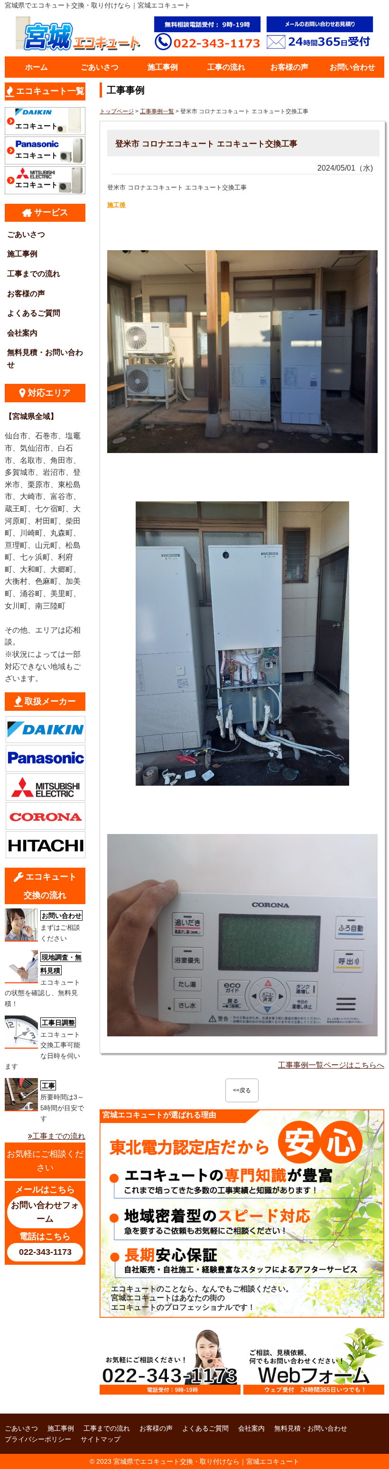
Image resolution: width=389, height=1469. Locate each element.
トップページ (117, 111)
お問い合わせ (352, 67)
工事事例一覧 (157, 111)
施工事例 (163, 67)
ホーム (36, 67)
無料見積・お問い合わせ (45, 358)
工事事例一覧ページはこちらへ (331, 1065)
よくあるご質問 (33, 313)
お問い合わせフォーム (45, 1212)
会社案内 (22, 333)
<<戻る (242, 1090)
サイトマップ (100, 1439)
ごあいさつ (100, 67)
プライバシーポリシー (38, 1439)
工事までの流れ (33, 274)
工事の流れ (226, 67)
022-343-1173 (45, 1252)
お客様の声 (289, 67)
